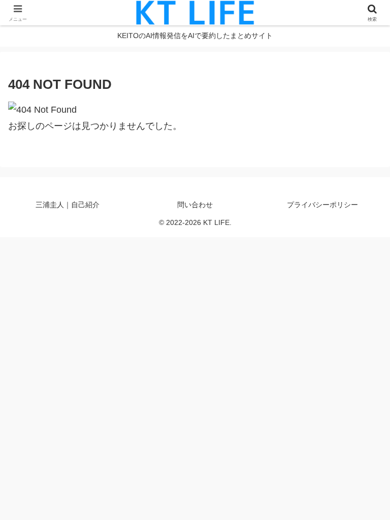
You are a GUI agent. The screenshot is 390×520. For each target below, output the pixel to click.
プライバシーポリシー (322, 205)
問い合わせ (195, 205)
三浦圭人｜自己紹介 (68, 205)
